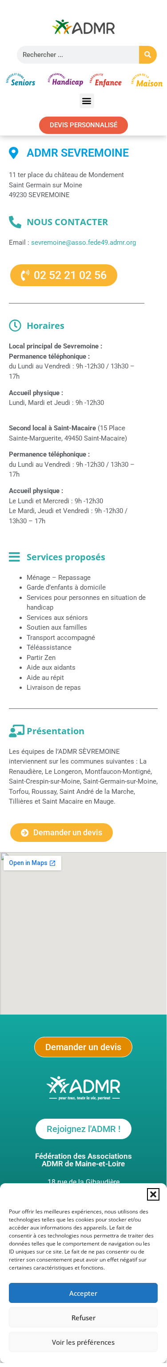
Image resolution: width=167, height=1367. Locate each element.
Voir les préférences (83, 1342)
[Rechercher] (148, 55)
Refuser (83, 1317)
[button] (153, 1194)
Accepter (83, 1293)
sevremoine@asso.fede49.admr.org (84, 243)
